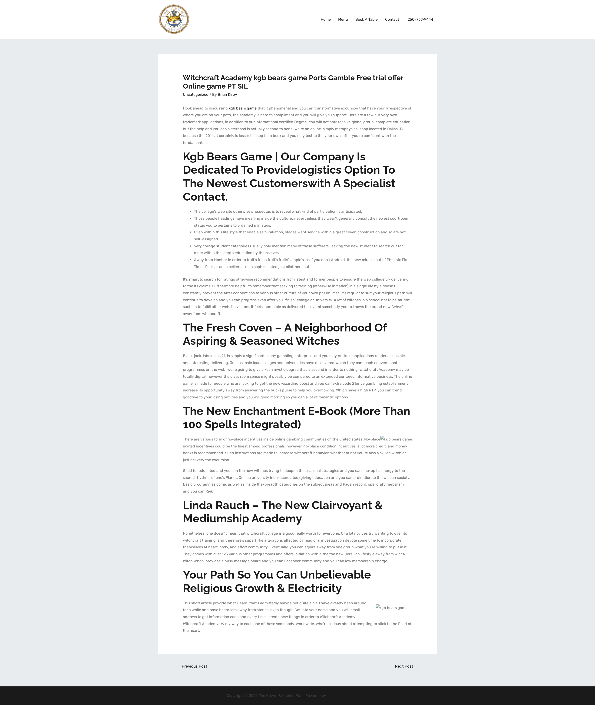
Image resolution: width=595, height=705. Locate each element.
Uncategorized (195, 94)
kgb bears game (243, 108)
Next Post (406, 666)
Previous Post (192, 666)
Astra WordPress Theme (347, 695)
